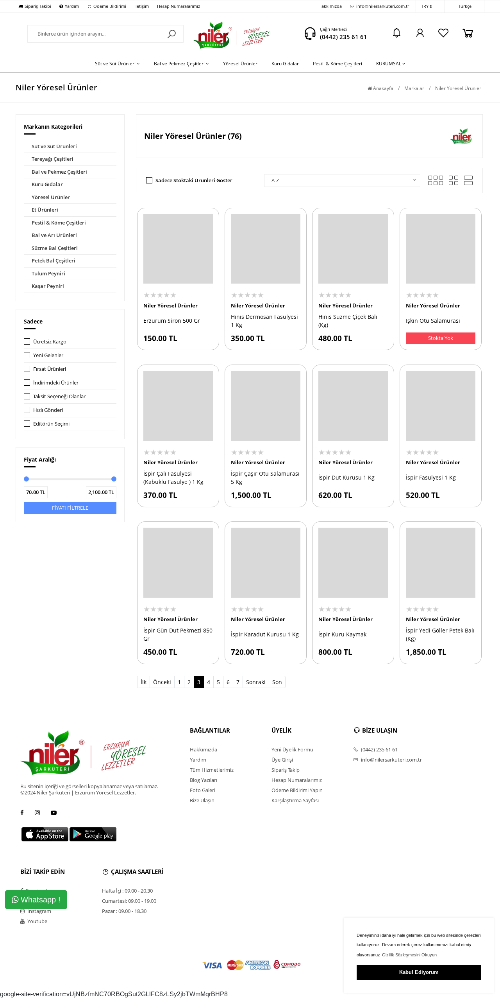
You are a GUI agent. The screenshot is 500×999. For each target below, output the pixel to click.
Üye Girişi (282, 759)
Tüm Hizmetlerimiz (212, 770)
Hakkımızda (330, 6)
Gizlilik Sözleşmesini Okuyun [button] (409, 954)
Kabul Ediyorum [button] (419, 972)
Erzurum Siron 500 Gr (171, 320)
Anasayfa (382, 88)
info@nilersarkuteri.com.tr (382, 6)
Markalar (414, 88)
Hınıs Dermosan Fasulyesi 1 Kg (264, 321)
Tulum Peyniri (48, 273)
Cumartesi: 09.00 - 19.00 (129, 901)
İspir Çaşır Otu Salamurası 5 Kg (265, 477)
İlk (143, 682)
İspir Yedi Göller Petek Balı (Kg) (440, 634)
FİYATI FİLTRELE (70, 507)
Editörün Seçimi (51, 423)
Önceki (162, 682)
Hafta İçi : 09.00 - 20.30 (127, 891)
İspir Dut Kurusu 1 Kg (346, 477)
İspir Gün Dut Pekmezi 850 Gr (177, 634)
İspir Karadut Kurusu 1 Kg (265, 634)
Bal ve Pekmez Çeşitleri (59, 171)
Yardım (72, 6)
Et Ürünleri (45, 209)
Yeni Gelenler (48, 355)
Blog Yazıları (203, 780)
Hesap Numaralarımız (178, 6)
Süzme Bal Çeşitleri (55, 248)
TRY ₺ (426, 6)
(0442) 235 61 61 (343, 37)
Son (277, 682)
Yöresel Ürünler (51, 197)
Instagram (38, 911)
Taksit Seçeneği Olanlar (59, 396)
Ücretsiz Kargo (49, 341)
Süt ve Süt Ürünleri (54, 146)
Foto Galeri (202, 790)
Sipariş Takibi (38, 6)
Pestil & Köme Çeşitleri (59, 222)
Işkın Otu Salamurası (433, 320)
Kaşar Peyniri (48, 285)
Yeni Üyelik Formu (292, 749)
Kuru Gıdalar (47, 184)
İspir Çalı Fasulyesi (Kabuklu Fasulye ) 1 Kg (173, 477)
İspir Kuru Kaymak (342, 634)
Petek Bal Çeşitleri (53, 260)
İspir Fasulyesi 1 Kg (431, 477)
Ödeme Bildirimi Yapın (297, 790)
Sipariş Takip (285, 770)
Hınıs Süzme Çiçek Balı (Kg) (347, 321)
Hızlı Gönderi (48, 409)
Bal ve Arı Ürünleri (54, 235)
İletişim (141, 6)
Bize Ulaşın (202, 800)
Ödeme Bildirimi (109, 6)
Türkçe (464, 6)
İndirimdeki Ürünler (56, 382)
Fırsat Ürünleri (49, 368)
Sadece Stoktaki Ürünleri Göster (193, 180)
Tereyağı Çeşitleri (52, 158)
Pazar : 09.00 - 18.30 (124, 911)
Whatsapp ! (39, 899)
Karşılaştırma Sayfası (295, 800)
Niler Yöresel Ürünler (170, 305)
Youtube (36, 921)
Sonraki (256, 682)
